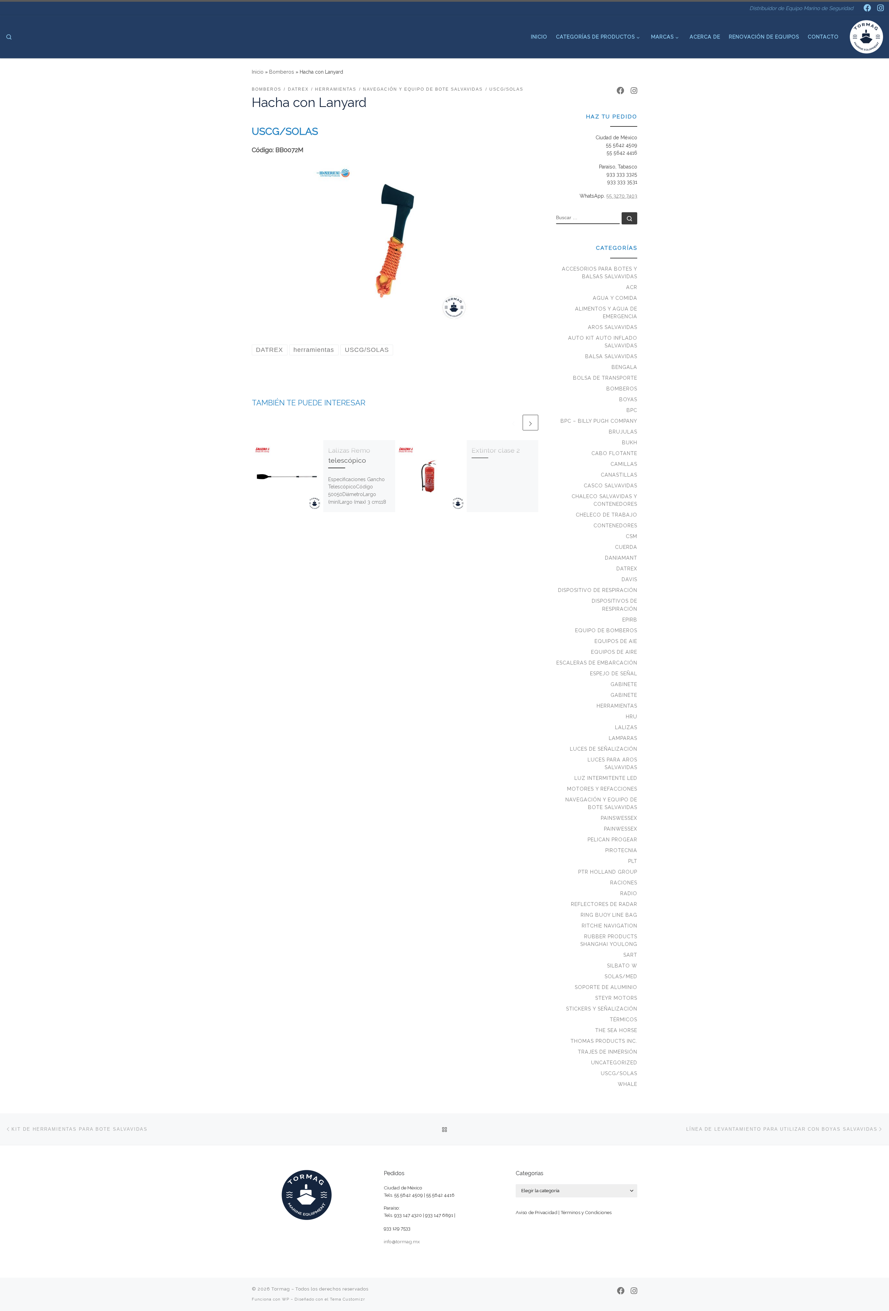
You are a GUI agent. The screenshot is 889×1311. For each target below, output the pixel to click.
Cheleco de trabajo (606, 515)
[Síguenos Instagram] (880, 8)
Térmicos (623, 1019)
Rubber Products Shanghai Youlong (608, 940)
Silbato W (622, 965)
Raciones (623, 882)
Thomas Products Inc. (604, 1041)
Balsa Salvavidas (611, 356)
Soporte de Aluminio (606, 987)
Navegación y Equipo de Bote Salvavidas (601, 803)
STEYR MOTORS (616, 998)
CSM (631, 536)
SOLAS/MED (621, 976)
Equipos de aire (614, 652)
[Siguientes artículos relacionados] (530, 422)
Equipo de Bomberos (606, 630)
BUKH (629, 442)
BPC (631, 410)
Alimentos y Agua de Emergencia (606, 312)
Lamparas (623, 738)
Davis (629, 579)
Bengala (624, 367)
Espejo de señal (613, 673)
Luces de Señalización (603, 749)
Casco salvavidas (610, 485)
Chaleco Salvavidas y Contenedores (604, 500)
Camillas (623, 464)
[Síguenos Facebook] (867, 8)
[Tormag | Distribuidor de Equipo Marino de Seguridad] (866, 35)
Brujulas (623, 432)
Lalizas (626, 727)
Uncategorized (614, 1062)
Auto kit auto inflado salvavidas (602, 341)
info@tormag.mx (402, 1241)
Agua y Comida (615, 298)
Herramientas (617, 706)
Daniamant (621, 558)
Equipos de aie (616, 641)
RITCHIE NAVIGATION (609, 926)
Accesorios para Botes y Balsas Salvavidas (599, 272)
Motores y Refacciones (602, 789)
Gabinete (623, 684)
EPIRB (629, 619)
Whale (627, 1084)
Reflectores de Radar (604, 904)
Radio (628, 893)
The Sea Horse (616, 1030)
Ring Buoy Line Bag (609, 915)
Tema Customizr (347, 1299)
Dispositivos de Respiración (614, 604)
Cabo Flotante (614, 453)
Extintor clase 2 (496, 450)
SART (630, 955)
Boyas (628, 399)
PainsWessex (619, 818)
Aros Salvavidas (612, 327)
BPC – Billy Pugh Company (598, 421)
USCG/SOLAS (619, 1073)
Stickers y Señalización (601, 1009)
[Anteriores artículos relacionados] (513, 422)
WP (285, 1299)
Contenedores (615, 525)
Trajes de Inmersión (607, 1052)
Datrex (626, 568)
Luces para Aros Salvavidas (612, 763)
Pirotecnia (621, 850)
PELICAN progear (612, 839)
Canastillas (619, 475)
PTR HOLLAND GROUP (607, 872)
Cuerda (626, 547)
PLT (632, 861)
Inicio (258, 72)
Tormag (281, 1289)
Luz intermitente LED (605, 778)
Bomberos (281, 72)
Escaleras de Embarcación (596, 663)
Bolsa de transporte (605, 378)
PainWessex (620, 829)
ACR (631, 287)
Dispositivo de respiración (597, 590)
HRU (631, 716)
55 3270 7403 (621, 196)
